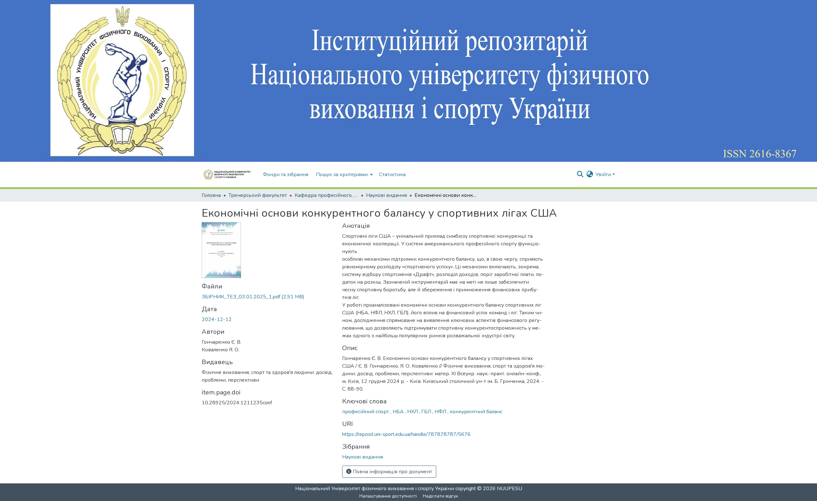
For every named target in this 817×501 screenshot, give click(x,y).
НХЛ (413, 411)
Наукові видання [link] (386, 195)
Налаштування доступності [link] (388, 496)
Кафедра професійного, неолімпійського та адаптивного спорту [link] (326, 195)
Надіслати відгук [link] (440, 496)
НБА (399, 411)
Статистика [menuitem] (392, 174)
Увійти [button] (604, 174)
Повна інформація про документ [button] (391, 471)
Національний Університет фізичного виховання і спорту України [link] (374, 488)
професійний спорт (366, 411)
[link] (268, 297)
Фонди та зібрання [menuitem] (285, 174)
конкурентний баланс (476, 411)
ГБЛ (426, 411)
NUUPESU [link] (509, 488)
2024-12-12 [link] (217, 319)
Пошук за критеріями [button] (342, 174)
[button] (229, 174)
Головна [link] (211, 195)
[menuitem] (344, 174)
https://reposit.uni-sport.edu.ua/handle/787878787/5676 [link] (406, 434)
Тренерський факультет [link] (258, 195)
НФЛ (441, 411)
